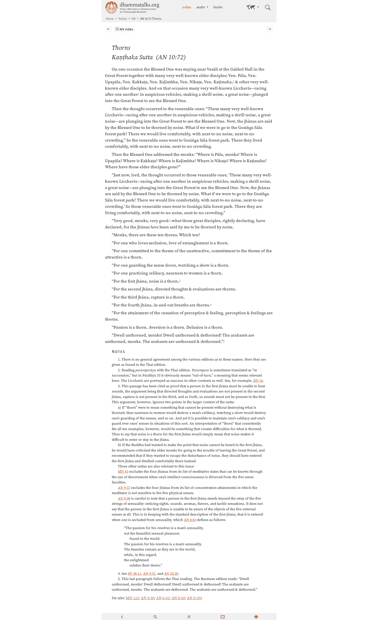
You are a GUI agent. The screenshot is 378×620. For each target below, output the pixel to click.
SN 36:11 (134, 573)
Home (110, 19)
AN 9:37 (124, 487)
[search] (155, 616)
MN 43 (123, 471)
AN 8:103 (194, 598)
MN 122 (132, 598)
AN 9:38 (124, 498)
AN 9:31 (149, 573)
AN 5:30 (147, 598)
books (218, 7)
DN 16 (258, 380)
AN (133, 19)
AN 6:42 (163, 598)
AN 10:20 (171, 573)
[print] (256, 616)
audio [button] (201, 7)
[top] (189, 616)
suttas (186, 7)
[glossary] (223, 616)
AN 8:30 (178, 598)
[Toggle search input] (267, 7)
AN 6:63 (190, 519)
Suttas (123, 19)
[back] (122, 616)
